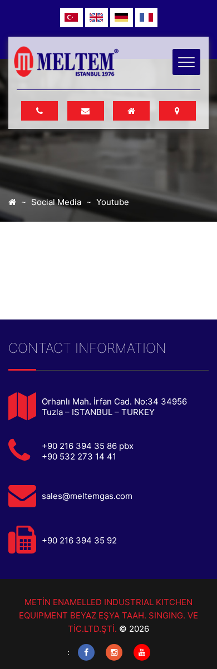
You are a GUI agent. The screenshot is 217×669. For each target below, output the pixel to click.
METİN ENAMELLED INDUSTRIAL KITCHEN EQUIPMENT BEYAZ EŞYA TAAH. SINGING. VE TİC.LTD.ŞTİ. (108, 615)
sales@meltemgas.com (87, 496)
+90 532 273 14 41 (79, 456)
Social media (56, 202)
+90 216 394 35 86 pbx (88, 446)
